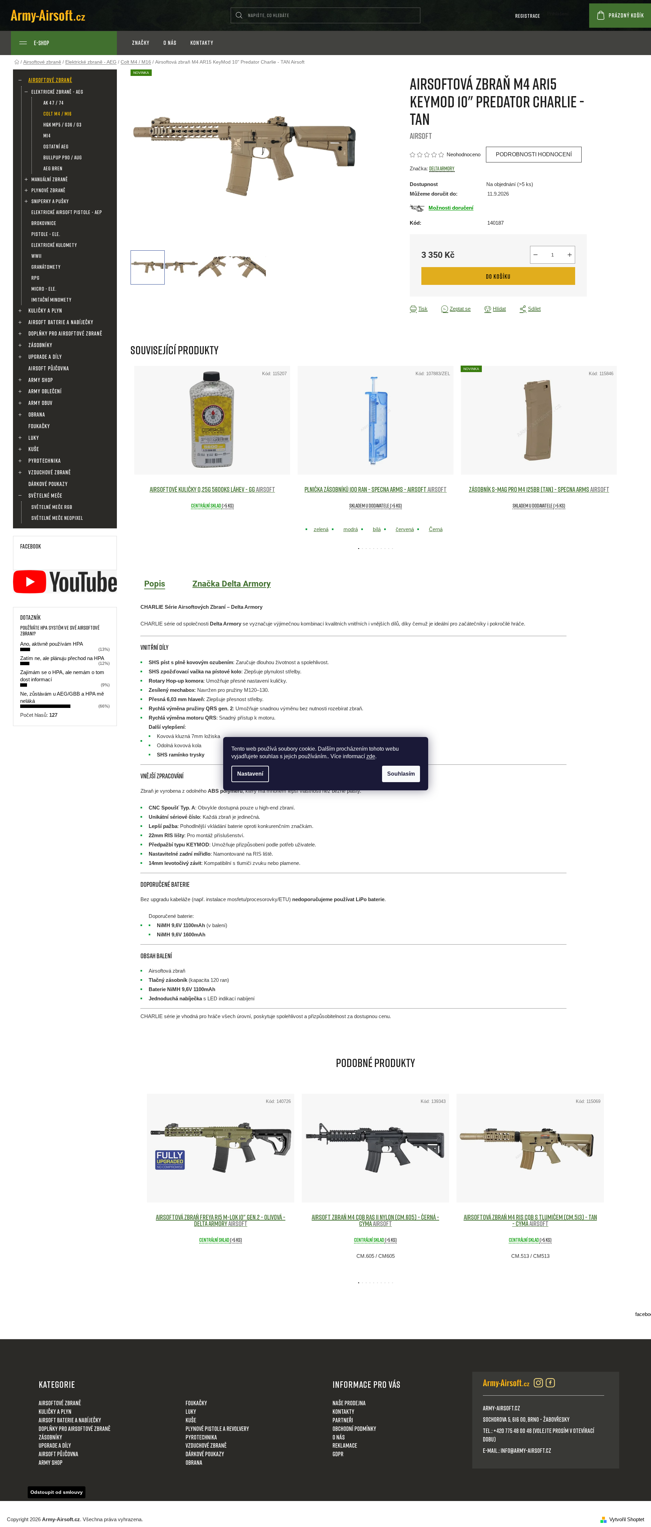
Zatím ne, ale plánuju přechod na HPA (62, 658)
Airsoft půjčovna (48, 368)
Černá (436, 529)
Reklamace (345, 1445)
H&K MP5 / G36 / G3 (62, 124)
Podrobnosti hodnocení (534, 154)
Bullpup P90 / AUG (62, 157)
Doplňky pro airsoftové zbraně (65, 333)
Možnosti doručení (451, 208)
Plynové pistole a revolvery (217, 1428)
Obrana (36, 414)
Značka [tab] (231, 584)
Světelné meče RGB (51, 507)
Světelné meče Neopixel (57, 518)
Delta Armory (442, 168)
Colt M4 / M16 (57, 113)
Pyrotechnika (44, 460)
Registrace (527, 16)
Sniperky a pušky (50, 201)
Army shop (40, 380)
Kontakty (343, 1411)
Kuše (33, 449)
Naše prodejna (349, 1403)
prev (136, 455)
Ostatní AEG (56, 146)
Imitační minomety (51, 300)
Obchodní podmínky (354, 1428)
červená (405, 529)
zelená (321, 529)
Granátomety (46, 267)
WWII (36, 256)
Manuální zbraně (49, 179)
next (615, 455)
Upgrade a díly (45, 356)
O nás (339, 1437)
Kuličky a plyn (45, 310)
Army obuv (40, 402)
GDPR (338, 1454)
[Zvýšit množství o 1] (570, 254)
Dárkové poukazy (48, 484)
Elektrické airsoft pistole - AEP (66, 212)
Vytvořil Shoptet (626, 1519)
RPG (35, 278)
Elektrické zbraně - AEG (57, 92)
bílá (377, 529)
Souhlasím (401, 774)
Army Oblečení (45, 391)
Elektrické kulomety (54, 245)
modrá (350, 529)
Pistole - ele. (45, 234)
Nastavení (250, 774)
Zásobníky (40, 345)
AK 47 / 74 (53, 103)
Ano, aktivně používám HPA (51, 644)
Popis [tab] (154, 584)
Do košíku (498, 276)
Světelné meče (45, 495)
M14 (47, 135)
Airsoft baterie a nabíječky (60, 322)
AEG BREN (53, 168)
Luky (33, 437)
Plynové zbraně (48, 190)
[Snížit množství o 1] (535, 254)
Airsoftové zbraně (50, 80)
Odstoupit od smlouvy (56, 1492)
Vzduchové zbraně (49, 472)
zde (370, 756)
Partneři (343, 1420)
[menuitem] (140, 43)
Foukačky (39, 426)
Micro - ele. (44, 289)
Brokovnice (43, 223)
